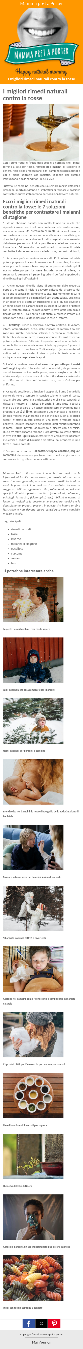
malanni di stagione (24, 544)
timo (14, 563)
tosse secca (19, 372)
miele (20, 227)
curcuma (17, 553)
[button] (29, 1323)
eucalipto (17, 548)
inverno (16, 539)
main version (41, 1343)
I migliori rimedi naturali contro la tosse (41, 79)
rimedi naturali (21, 529)
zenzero (16, 558)
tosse (14, 534)
